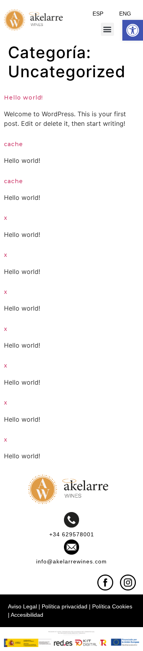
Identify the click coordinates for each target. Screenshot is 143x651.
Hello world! (23, 97)
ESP (98, 13)
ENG (125, 13)
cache (13, 144)
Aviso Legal (22, 606)
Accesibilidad (27, 615)
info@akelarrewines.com (71, 561)
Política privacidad (64, 606)
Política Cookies (112, 606)
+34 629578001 (71, 534)
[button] (132, 30)
